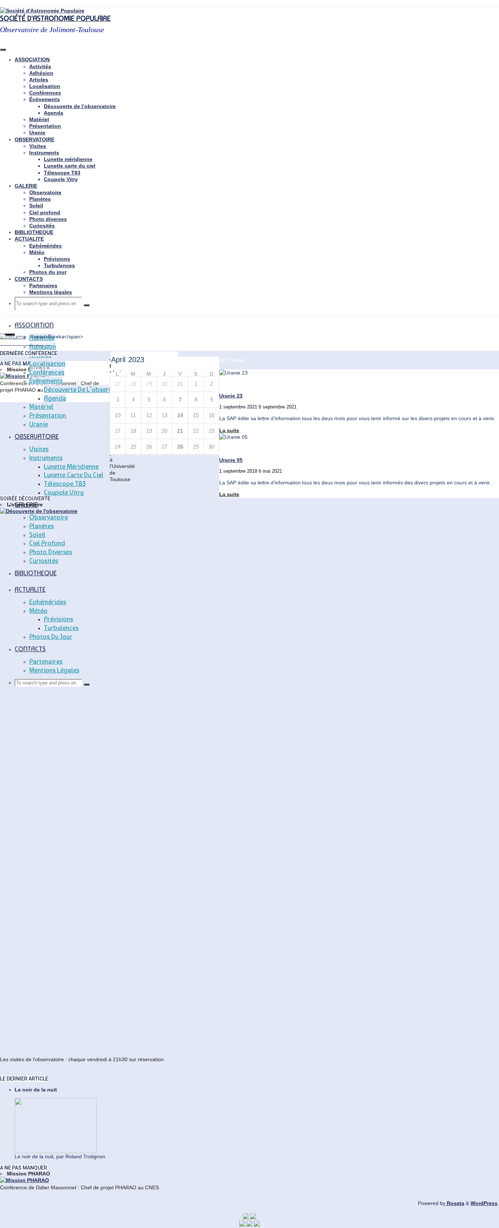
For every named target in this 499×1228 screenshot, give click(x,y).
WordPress (484, 1203)
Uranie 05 (231, 460)
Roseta (454, 1203)
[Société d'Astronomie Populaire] (42, 11)
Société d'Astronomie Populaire (55, 18)
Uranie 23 (231, 396)
